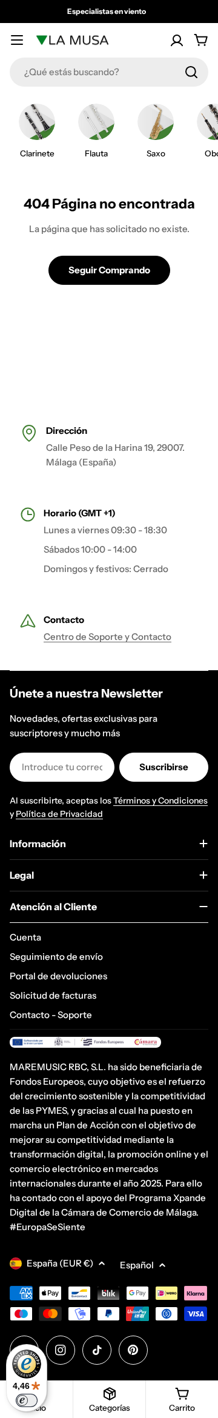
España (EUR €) (60, 1263)
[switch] (27, 1400)
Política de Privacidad (59, 813)
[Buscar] (191, 72)
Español (137, 1265)
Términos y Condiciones (160, 800)
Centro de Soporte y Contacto (107, 636)
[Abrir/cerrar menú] (17, 40)
